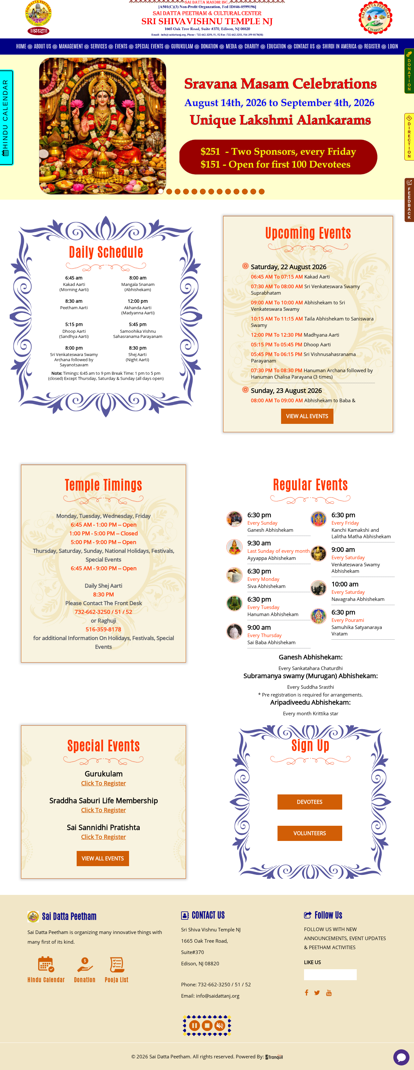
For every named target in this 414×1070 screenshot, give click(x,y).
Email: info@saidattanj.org (210, 995)
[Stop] (207, 1025)
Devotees (309, 801)
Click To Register (103, 783)
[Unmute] (219, 1025)
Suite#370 (192, 952)
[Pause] (194, 1025)
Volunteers (310, 833)
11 (236, 191)
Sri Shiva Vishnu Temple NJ (211, 929)
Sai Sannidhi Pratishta (103, 827)
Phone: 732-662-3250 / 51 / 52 (216, 984)
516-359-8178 (103, 629)
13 (253, 191)
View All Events (307, 416)
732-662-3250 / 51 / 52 (103, 611)
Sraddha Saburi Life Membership (103, 800)
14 (262, 191)
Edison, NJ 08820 (200, 963)
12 (245, 191)
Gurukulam (104, 773)
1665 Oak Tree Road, (204, 941)
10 (228, 191)
